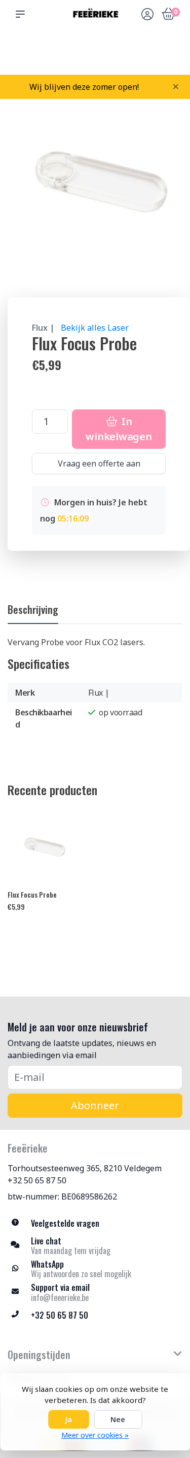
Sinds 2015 (170, 56)
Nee (117, 1419)
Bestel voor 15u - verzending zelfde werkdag (98, 51)
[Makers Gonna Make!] (95, 13)
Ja (68, 1419)
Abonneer (95, 1105)
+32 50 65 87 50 (37, 1180)
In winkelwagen (118, 428)
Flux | (43, 327)
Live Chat (147, 56)
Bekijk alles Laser (95, 327)
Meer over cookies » (95, 1435)
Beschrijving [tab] (33, 609)
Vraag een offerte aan (99, 463)
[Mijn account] (147, 15)
